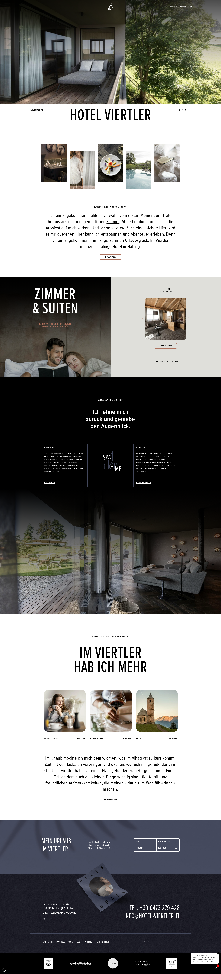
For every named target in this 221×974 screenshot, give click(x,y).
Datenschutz (141, 942)
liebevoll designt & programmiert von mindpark (164, 942)
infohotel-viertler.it (152, 916)
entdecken (173, 738)
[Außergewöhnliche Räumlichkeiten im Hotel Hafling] (54, 165)
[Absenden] (176, 848)
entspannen (111, 234)
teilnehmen (127, 738)
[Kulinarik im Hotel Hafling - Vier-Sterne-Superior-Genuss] (110, 165)
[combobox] (145, 842)
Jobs (79, 942)
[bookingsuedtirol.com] (80, 963)
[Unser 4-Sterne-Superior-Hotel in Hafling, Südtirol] (110, 6)
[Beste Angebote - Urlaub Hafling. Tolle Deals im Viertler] (101, 887)
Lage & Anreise (48, 942)
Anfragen (173, 6)
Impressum (130, 942)
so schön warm (49, 483)
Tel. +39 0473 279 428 (155, 908)
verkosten (81, 738)
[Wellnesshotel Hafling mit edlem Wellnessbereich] (82, 172)
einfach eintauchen (143, 483)
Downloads (60, 942)
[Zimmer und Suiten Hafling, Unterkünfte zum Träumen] (167, 165)
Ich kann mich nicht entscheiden (166, 361)
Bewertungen (88, 942)
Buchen (183, 6)
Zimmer (112, 221)
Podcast (71, 942)
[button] (180, 110)
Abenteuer (140, 234)
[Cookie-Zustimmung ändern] (4, 970)
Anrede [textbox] (138, 842)
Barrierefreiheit (103, 942)
